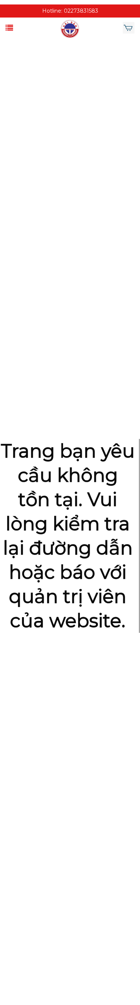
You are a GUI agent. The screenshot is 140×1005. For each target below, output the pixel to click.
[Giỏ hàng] (129, 28)
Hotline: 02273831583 (70, 10)
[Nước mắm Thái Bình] (70, 29)
